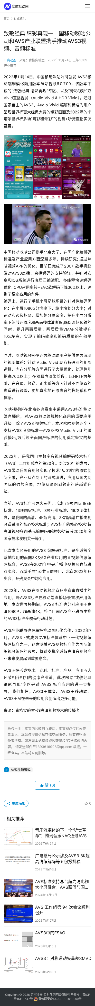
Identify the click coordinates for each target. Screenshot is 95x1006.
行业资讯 (10, 66)
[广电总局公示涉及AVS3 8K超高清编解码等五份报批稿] (18, 862)
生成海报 (18, 803)
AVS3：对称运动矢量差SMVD (63, 958)
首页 (7, 18)
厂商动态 (10, 60)
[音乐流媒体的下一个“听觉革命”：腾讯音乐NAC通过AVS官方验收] (18, 836)
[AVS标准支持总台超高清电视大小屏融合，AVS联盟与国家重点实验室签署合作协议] (18, 888)
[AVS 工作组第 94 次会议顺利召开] (18, 914)
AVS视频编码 (21, 769)
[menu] (87, 6)
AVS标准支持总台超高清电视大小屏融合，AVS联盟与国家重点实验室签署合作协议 (62, 884)
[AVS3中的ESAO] (18, 939)
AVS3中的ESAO (50, 932)
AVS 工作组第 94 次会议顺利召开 (62, 910)
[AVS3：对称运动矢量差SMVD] (18, 965)
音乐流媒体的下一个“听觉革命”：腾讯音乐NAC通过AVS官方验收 (63, 833)
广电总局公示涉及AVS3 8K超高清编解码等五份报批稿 (62, 858)
